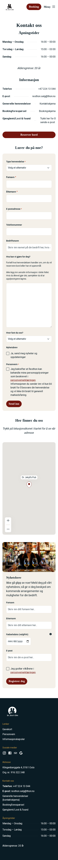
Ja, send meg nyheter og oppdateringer (24, 355)
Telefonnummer (14, 225)
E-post (9, 650)
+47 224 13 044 (47, 88)
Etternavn (11, 191)
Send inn (14, 403)
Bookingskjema (47, 111)
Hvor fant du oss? (14, 333)
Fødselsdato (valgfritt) (17, 634)
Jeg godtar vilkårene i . (23, 670)
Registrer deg (17, 681)
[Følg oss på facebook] (10, 753)
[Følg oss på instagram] (4, 753)
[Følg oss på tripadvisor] (15, 753)
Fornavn (10, 177)
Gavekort (7, 729)
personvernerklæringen (23, 380)
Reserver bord (29, 134)
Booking (34, 6)
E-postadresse (14, 209)
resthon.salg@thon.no (44, 96)
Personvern (8, 734)
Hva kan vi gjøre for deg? (18, 256)
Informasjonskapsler (13, 739)
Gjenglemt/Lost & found (15, 809)
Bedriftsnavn (12, 241)
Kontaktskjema (48, 103)
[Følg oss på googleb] (21, 753)
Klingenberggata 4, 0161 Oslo (18, 767)
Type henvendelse (16, 161)
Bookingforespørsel (13, 804)
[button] (29, 485)
